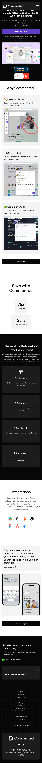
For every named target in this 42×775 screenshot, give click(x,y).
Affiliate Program (21, 708)
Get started (21, 261)
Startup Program (21, 705)
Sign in (21, 692)
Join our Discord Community (21, 725)
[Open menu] (37, 6)
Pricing (21, 703)
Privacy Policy (21, 719)
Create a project (21, 624)
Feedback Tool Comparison (21, 711)
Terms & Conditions (21, 717)
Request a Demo (21, 697)
